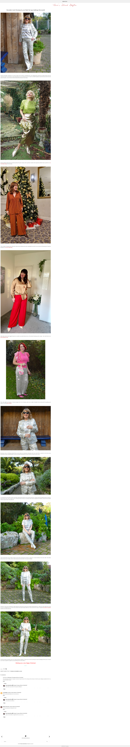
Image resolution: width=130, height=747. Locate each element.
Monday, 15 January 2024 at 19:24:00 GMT (20, 685)
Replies (5, 683)
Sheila (4, 706)
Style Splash (9, 403)
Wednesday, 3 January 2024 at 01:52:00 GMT (12, 706)
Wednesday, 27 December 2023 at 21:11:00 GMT (15, 677)
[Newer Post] (2, 735)
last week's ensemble (47, 607)
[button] (65, 1)
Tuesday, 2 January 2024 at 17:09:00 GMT (14, 692)
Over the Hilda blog (8, 247)
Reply (4, 681)
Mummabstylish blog (4, 337)
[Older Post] (49, 735)
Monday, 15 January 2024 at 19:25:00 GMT (20, 713)
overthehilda (5, 692)
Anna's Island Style (65, 5)
